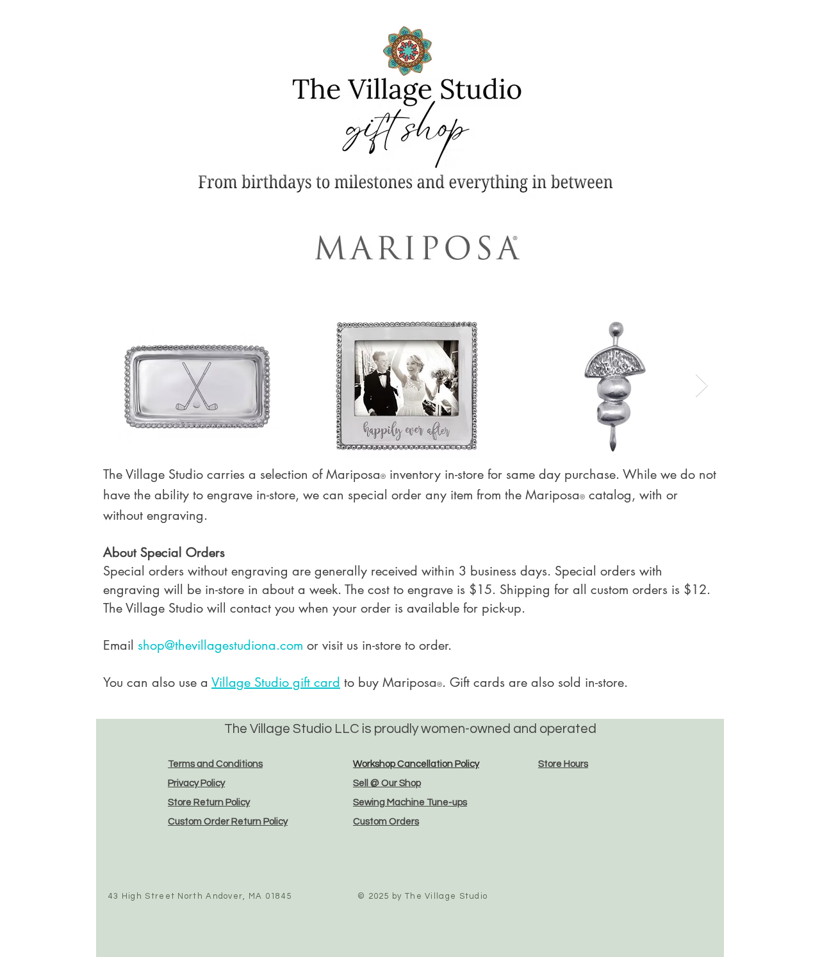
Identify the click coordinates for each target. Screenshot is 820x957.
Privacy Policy (196, 783)
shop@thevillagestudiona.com (220, 645)
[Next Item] (701, 385)
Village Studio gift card (275, 682)
